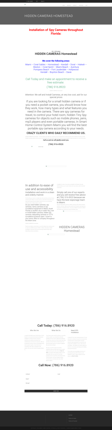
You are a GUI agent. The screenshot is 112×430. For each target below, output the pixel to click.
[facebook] (87, 1)
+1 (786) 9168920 (29, 1)
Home (63, 5)
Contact (75, 5)
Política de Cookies (72, 418)
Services (69, 5)
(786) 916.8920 (64, 325)
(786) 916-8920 (66, 197)
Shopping (81, 5)
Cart (86, 5)
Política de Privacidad (73, 421)
